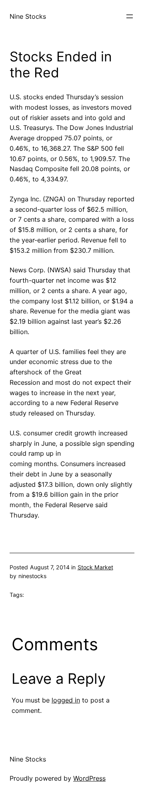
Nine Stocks (28, 16)
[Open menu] (129, 16)
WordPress (89, 778)
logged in (66, 700)
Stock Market (95, 567)
